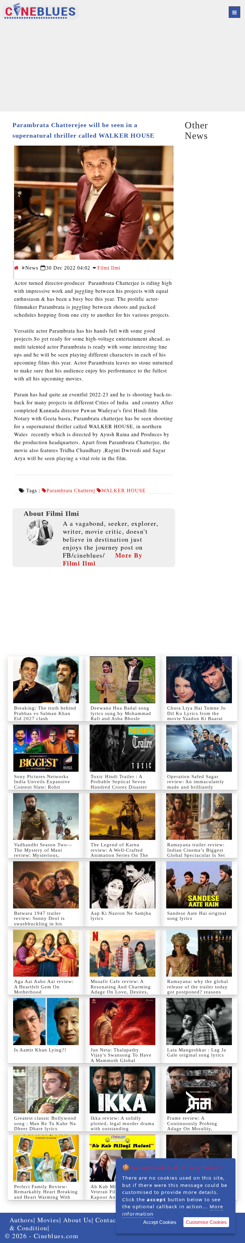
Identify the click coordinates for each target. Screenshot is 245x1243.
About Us (77, 1220)
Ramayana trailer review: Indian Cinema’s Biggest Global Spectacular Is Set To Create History (196, 852)
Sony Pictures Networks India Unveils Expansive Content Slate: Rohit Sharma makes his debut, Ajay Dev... (42, 787)
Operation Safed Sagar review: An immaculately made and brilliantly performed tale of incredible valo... (195, 787)
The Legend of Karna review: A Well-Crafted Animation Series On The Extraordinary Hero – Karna (119, 855)
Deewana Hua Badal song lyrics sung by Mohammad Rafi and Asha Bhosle (121, 713)
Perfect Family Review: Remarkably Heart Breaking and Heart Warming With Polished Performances (46, 1194)
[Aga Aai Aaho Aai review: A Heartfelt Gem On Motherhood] (45, 953)
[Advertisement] (122, 67)
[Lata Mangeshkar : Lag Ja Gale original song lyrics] (199, 1021)
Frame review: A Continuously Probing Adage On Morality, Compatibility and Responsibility (192, 1129)
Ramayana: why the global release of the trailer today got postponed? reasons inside (197, 989)
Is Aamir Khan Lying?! (40, 1049)
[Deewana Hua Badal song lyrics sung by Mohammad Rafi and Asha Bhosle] (122, 679)
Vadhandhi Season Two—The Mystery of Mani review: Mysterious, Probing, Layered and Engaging (43, 855)
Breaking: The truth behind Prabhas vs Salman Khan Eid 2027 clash (45, 713)
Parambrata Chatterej (71, 490)
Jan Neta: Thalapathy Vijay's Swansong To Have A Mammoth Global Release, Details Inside (121, 1057)
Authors (21, 1220)
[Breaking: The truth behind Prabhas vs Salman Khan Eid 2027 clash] (45, 679)
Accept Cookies (159, 1222)
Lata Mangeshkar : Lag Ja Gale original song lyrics (196, 1052)
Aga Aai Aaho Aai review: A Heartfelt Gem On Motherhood (44, 986)
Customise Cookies (206, 1222)
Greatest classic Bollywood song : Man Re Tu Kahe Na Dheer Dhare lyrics (45, 1123)
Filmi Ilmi (108, 268)
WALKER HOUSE (123, 490)
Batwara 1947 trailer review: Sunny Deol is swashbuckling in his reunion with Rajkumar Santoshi (40, 924)
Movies (48, 1220)
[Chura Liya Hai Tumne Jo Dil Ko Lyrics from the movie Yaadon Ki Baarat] (199, 679)
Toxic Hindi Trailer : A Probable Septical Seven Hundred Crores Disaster (119, 782)
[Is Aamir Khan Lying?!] (45, 1021)
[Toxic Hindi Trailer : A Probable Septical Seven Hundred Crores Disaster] (122, 748)
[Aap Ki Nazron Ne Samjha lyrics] (122, 884)
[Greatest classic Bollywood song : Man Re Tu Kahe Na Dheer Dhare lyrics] (45, 1089)
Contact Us (112, 1220)
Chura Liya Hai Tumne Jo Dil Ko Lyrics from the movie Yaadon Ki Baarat (196, 713)
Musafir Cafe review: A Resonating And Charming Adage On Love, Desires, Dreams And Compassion (121, 989)
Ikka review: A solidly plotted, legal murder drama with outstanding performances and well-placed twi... (122, 1129)
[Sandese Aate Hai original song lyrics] (199, 884)
